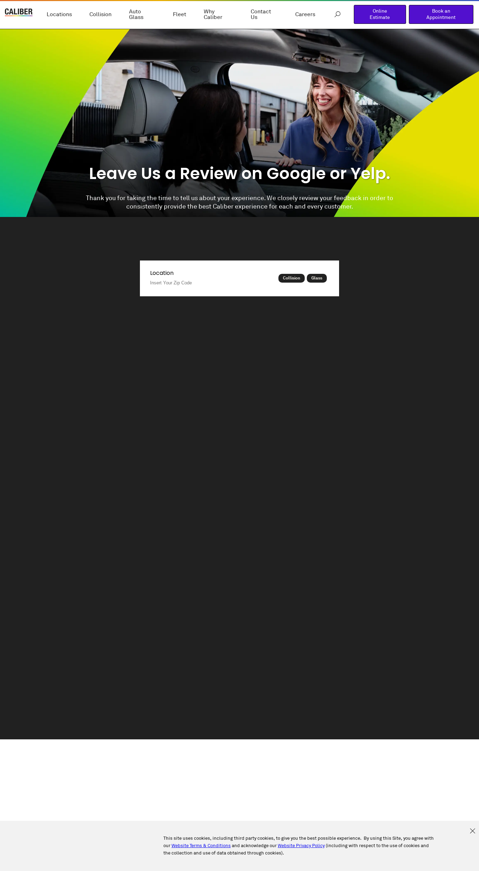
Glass (316, 278)
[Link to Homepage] (19, 13)
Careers (305, 14)
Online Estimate (380, 14)
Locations (59, 14)
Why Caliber (213, 14)
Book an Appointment (441, 14)
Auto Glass (136, 14)
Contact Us (261, 14)
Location (162, 273)
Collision (100, 14)
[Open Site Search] (337, 14)
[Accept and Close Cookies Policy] (472, 831)
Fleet (179, 14)
